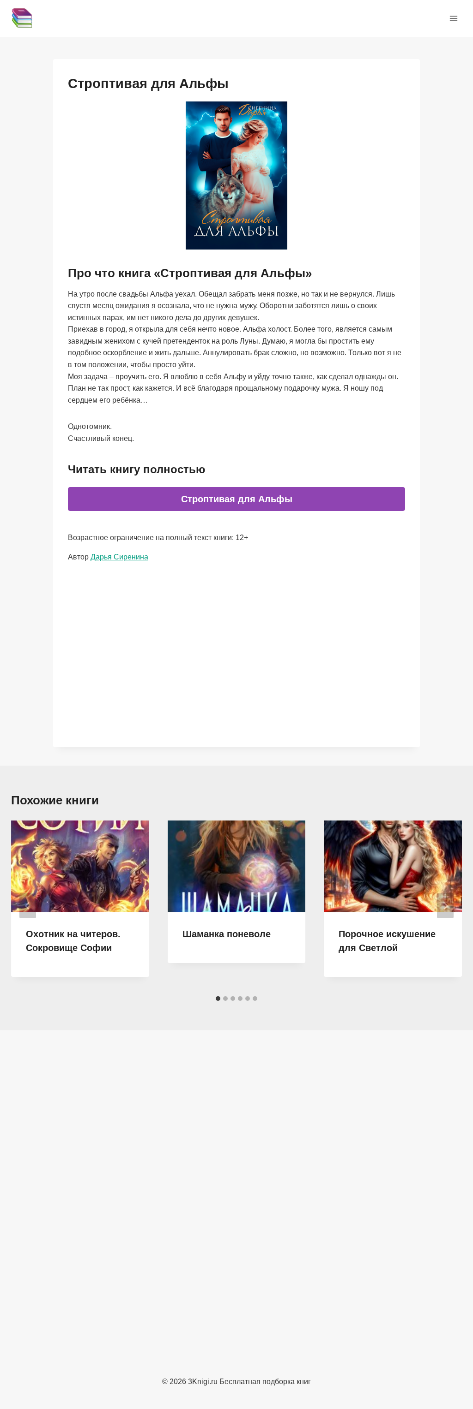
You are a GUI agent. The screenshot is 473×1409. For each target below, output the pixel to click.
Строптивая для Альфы (236, 499)
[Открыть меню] (453, 18)
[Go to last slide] (27, 905)
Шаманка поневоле (226, 934)
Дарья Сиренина (119, 557)
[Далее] (445, 905)
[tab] (218, 998)
